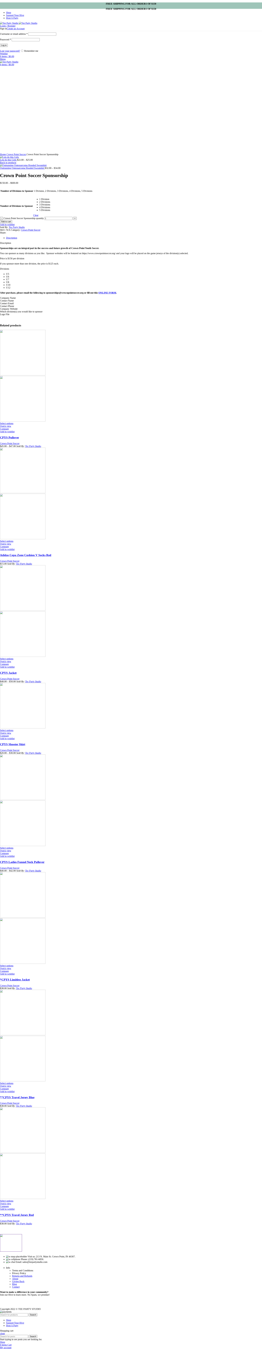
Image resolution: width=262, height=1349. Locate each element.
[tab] (134, 238)
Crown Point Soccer (17, 154)
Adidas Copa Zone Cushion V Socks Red (25, 555)
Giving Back (18, 1281)
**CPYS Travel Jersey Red (17, 1215)
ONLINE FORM (107, 292)
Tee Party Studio (17, 227)
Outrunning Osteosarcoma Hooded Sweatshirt (22, 168)
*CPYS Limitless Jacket (15, 979)
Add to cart (6, 221)
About (15, 1278)
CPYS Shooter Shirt (12, 744)
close (2, 1333)
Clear (35, 215)
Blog (14, 1284)
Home (3, 154)
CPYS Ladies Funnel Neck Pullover (22, 862)
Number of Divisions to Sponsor (16, 206)
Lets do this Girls (8, 160)
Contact (16, 1287)
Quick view (5, 426)
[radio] (44, 199)
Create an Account (16, 28)
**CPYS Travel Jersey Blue (17, 1097)
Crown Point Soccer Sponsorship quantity (24, 218)
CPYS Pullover (9, 437)
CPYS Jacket (8, 672)
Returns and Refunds (22, 1276)
